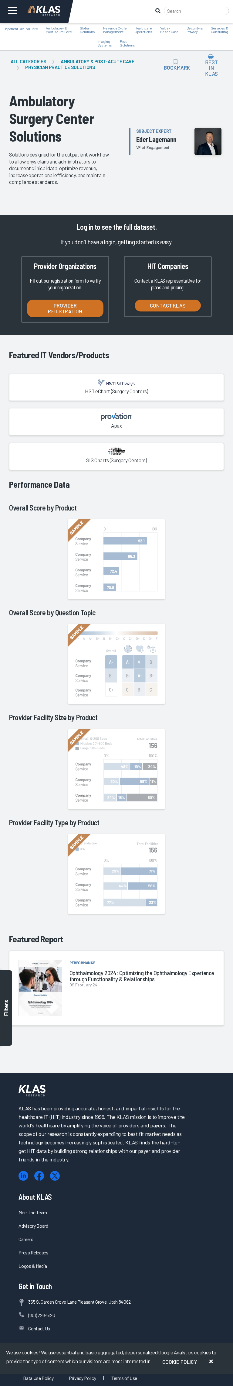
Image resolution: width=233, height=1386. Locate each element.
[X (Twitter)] (55, 1176)
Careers (26, 1239)
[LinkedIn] (23, 1176)
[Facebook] (39, 1176)
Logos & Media (33, 1266)
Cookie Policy (179, 1362)
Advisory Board (33, 1226)
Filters (6, 1008)
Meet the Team (33, 1212)
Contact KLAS (168, 305)
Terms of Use (124, 1378)
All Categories (28, 61)
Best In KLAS (211, 68)
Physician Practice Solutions (60, 67)
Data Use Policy (38, 1378)
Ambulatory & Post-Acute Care (97, 61)
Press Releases (33, 1252)
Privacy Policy (82, 1378)
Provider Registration (65, 308)
